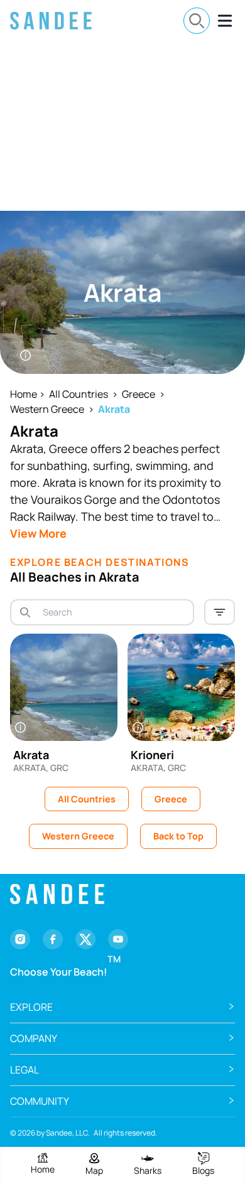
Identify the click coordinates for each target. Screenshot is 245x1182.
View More (38, 533)
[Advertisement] (122, 126)
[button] (122, 1007)
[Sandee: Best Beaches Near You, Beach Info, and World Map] (51, 20)
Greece (138, 394)
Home (23, 394)
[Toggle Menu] (225, 21)
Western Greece (47, 409)
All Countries (78, 394)
